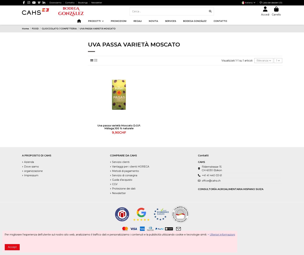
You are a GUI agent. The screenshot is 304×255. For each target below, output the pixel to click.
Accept (12, 247)
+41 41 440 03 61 (212, 175)
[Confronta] (147, 79)
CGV (115, 184)
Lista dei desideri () (272, 2)
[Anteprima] (147, 85)
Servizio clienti (120, 162)
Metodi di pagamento (125, 171)
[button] (96, 21)
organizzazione (33, 171)
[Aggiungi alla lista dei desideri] (147, 73)
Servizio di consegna (124, 175)
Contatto (70, 2)
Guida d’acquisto (122, 179)
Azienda (29, 162)
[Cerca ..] (210, 11)
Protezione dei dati (123, 188)
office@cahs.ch (211, 180)
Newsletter (96, 2)
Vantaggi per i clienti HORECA (130, 166)
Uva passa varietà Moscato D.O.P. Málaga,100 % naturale (119, 127)
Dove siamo (55, 2)
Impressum (31, 175)
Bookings (83, 2)
